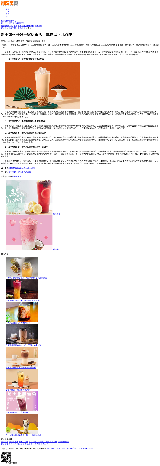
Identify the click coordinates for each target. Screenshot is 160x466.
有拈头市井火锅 (35, 442)
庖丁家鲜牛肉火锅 (49, 442)
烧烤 (28, 26)
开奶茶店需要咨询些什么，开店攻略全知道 (23, 345)
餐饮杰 (4, 28)
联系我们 (44, 444)
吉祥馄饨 (4, 442)
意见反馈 (28, 444)
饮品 (24, 26)
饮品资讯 (12, 28)
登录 (3, 21)
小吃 (11, 26)
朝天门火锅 (23, 442)
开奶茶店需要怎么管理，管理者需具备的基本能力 (26, 278)
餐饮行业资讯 (6, 23)
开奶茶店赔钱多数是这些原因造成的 (21, 368)
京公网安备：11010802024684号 (80, 448)
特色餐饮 (38, 26)
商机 (7, 12)
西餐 (20, 26)
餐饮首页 (4, 444)
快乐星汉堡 (13, 442)
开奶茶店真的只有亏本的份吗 (18, 323)
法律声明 (36, 444)
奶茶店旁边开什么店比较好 (17, 412)
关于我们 (12, 444)
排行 (7, 16)
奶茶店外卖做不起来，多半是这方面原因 (22, 300)
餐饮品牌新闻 (18, 23)
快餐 (3, 26)
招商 (7, 9)
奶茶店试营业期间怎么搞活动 (18, 390)
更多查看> (16, 176)
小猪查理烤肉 (63, 442)
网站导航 (20, 444)
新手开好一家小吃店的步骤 (19, 172)
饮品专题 (22, 28)
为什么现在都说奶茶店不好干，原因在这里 (23, 435)
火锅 (7, 26)
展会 (7, 14)
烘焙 (32, 26)
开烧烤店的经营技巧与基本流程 (21, 168)
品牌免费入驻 (10, 21)
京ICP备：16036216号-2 (57, 448)
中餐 (15, 26)
